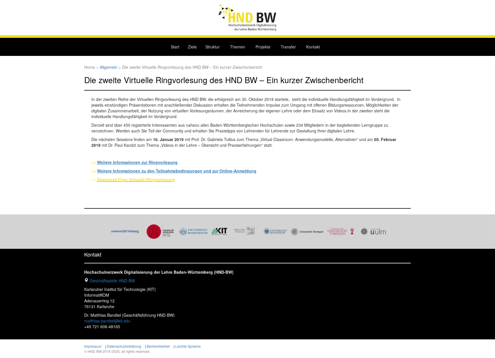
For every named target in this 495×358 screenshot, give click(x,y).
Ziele (192, 47)
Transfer (288, 47)
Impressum (92, 346)
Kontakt (313, 47)
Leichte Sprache (188, 346)
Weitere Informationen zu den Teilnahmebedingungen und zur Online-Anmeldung (176, 171)
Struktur (212, 47)
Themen (237, 47)
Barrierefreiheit (158, 346)
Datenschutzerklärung (124, 346)
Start (175, 47)
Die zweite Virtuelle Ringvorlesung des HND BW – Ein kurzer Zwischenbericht (224, 79)
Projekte (263, 47)
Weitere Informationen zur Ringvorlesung (137, 162)
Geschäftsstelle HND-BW (112, 280)
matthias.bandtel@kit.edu (107, 321)
